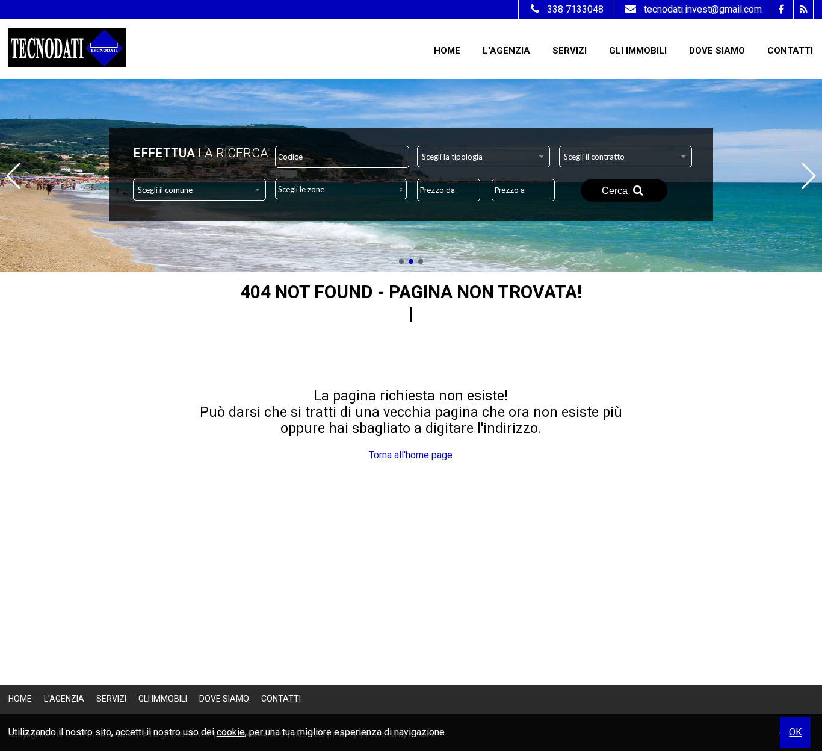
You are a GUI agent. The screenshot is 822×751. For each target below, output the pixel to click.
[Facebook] (781, 9)
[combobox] (483, 156)
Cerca (616, 190)
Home (447, 50)
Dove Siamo (717, 50)
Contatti (790, 50)
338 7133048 (575, 9)
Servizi (569, 50)
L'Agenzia (506, 50)
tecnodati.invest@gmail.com (703, 9)
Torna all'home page (411, 455)
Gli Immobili (638, 50)
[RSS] (803, 9)
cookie (231, 732)
